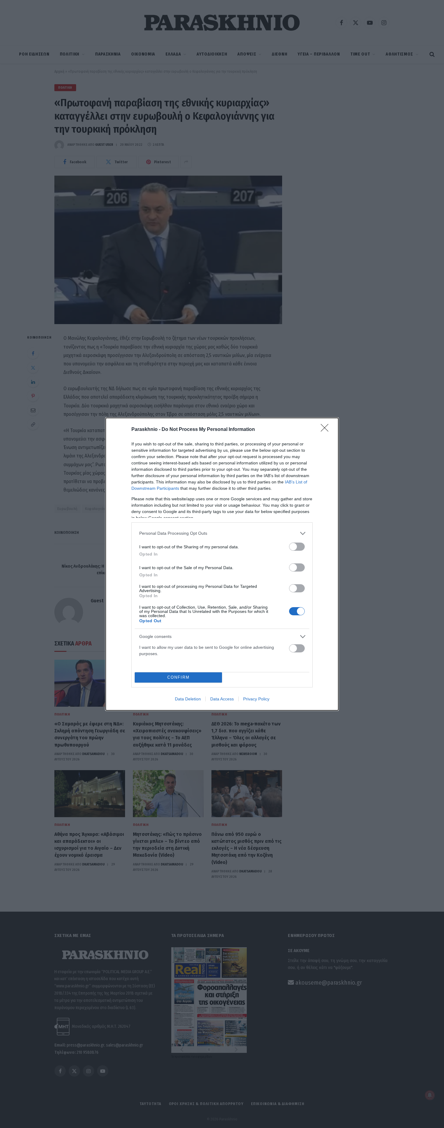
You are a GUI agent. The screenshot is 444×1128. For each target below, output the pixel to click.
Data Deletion (188, 698)
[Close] (326, 429)
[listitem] (222, 533)
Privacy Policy (256, 698)
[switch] (297, 547)
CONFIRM (178, 677)
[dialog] (222, 564)
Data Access (222, 698)
